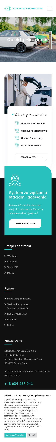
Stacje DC (12, 267)
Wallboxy (12, 256)
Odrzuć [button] (31, 435)
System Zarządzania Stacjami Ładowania (17, 306)
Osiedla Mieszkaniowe (34, 130)
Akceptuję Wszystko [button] (15, 435)
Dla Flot (11, 319)
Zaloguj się (22, 223)
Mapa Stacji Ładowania (19, 298)
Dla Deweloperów (17, 314)
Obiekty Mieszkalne (31, 115)
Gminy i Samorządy (32, 138)
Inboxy (10, 273)
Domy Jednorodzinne (33, 123)
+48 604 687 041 (18, 383)
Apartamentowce (31, 145)
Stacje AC (12, 261)
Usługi (10, 325)
